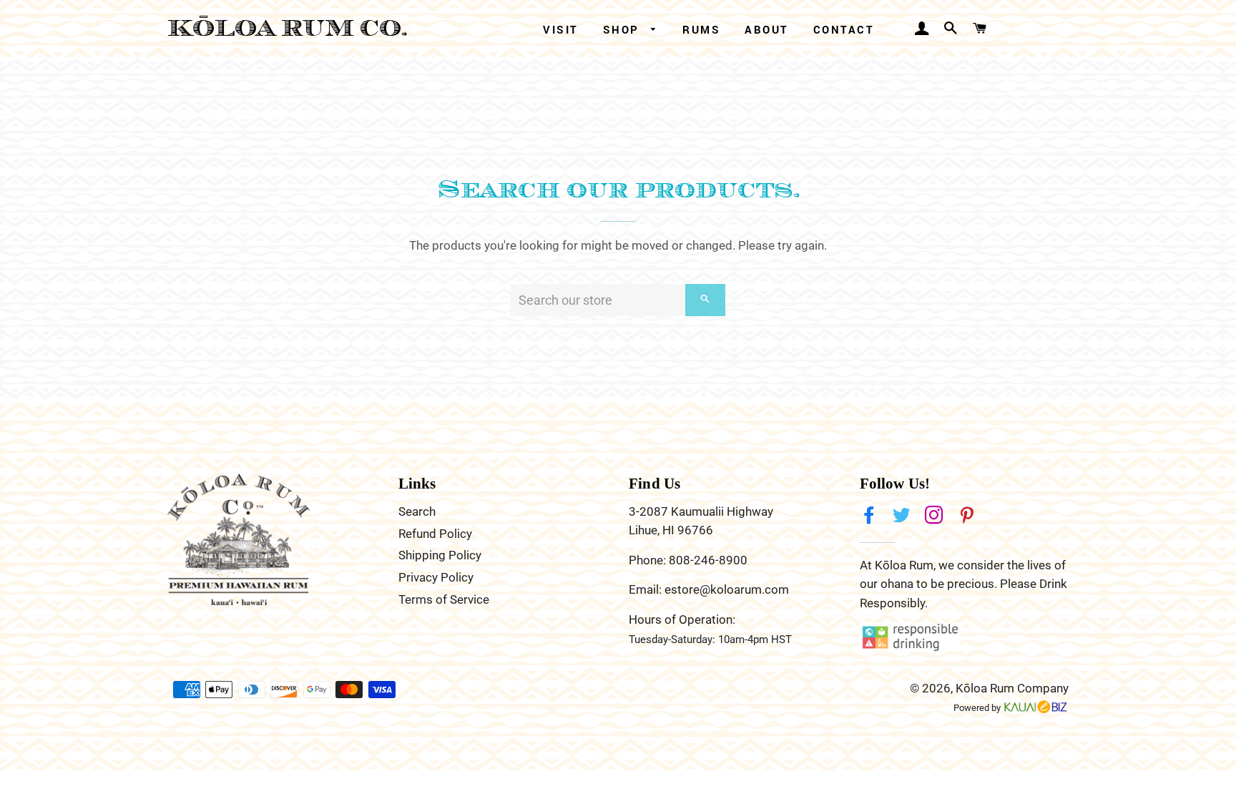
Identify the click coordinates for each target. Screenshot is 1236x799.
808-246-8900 (708, 560)
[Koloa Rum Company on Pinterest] (968, 515)
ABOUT (767, 29)
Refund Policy (435, 533)
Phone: (649, 560)
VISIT (561, 29)
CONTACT (844, 29)
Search (417, 511)
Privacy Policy (436, 577)
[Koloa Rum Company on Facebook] (870, 515)
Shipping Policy (439, 555)
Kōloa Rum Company (1012, 688)
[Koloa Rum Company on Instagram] (935, 515)
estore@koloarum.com (726, 589)
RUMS (701, 29)
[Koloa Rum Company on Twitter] (903, 515)
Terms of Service (443, 599)
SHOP (623, 29)
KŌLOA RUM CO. (287, 28)
